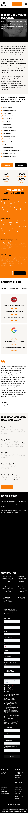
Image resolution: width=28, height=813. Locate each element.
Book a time (7, 165)
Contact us (20, 165)
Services (17, 780)
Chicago (17, 795)
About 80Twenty (19, 774)
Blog (2, 789)
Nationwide (18, 800)
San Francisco (18, 789)
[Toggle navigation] (26, 3)
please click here (16, 510)
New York (17, 793)
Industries (17, 777)
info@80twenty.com (6, 774)
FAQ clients (4, 791)
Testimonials (18, 775)
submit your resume (13, 512)
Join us (16, 779)
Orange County (19, 796)
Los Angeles (18, 791)
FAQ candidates (5, 793)
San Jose (17, 798)
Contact (20, 273)
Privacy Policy (18, 782)
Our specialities (19, 772)
